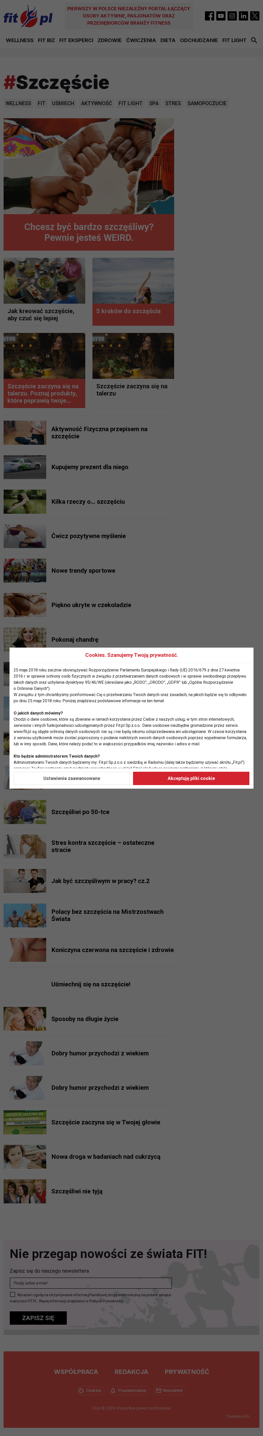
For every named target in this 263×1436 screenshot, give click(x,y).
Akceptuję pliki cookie (191, 778)
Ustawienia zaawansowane (71, 778)
